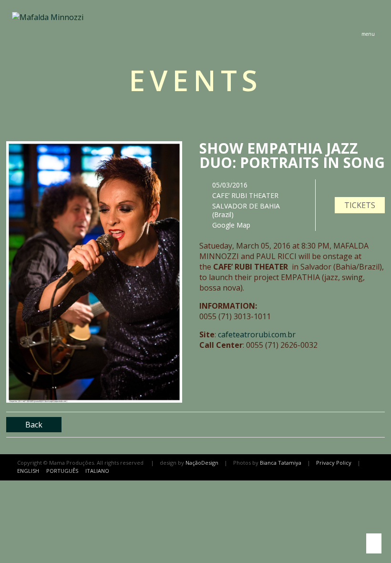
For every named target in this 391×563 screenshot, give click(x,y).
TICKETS (359, 205)
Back (33, 424)
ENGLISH (28, 470)
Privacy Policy (333, 462)
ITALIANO (97, 470)
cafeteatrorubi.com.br (257, 334)
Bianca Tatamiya (280, 462)
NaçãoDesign (201, 462)
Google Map (231, 224)
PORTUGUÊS (62, 470)
